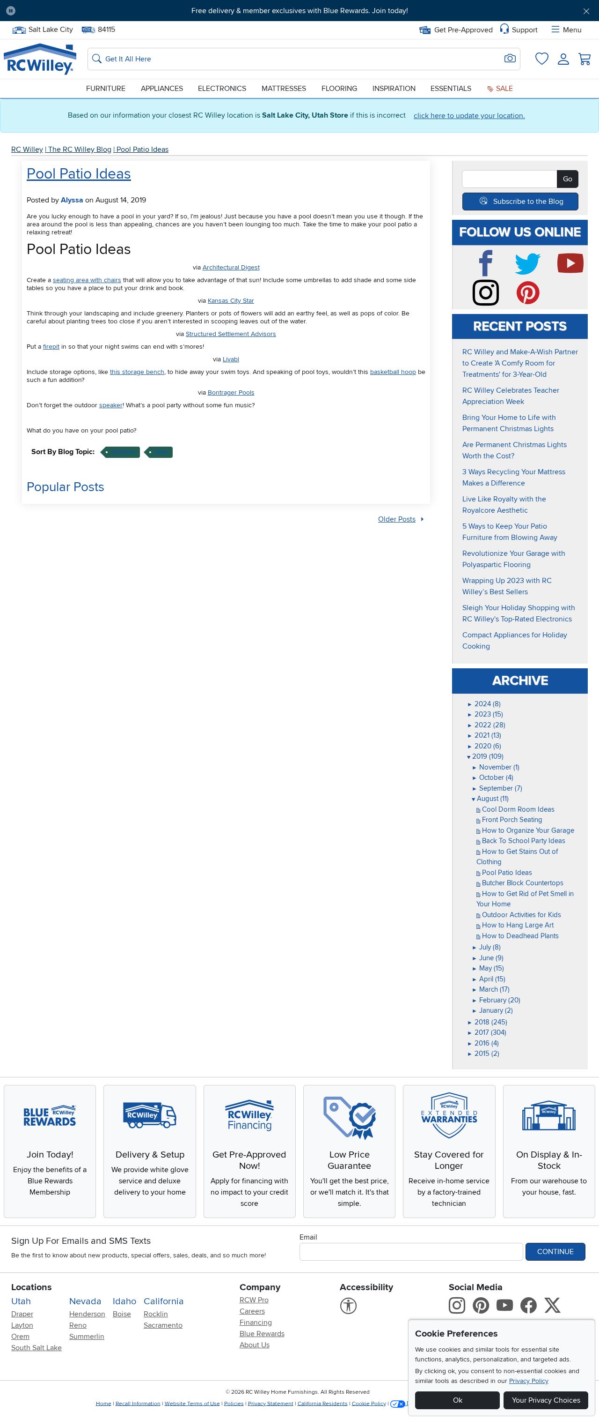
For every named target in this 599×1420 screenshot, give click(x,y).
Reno (78, 1325)
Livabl (231, 359)
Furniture (105, 88)
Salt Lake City (50, 28)
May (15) (488, 968)
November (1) (495, 767)
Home (103, 1403)
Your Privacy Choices (546, 1400)
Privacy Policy (528, 1381)
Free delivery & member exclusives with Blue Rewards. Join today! (299, 10)
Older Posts (397, 519)
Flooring (339, 88)
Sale (503, 88)
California (164, 1301)
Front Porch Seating (511, 819)
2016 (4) (483, 1043)
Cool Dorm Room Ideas (517, 809)
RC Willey (27, 149)
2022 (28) (486, 725)
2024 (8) (484, 704)
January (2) (492, 1010)
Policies (234, 1403)
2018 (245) (487, 1022)
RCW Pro (254, 1300)
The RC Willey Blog (79, 149)
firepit (51, 347)
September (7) (497, 788)
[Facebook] (489, 272)
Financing (256, 1322)
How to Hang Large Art (517, 925)
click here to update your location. (469, 115)
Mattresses (284, 88)
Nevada (85, 1301)
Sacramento (163, 1325)
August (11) (490, 798)
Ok (457, 1400)
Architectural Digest (231, 267)
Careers (252, 1311)
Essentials (451, 88)
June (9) (488, 958)
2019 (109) (485, 756)
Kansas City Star (231, 301)
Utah (21, 1301)
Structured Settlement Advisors (231, 334)
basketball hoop (393, 372)
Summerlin (86, 1336)
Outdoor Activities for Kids (520, 915)
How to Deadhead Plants (519, 936)
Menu (572, 30)
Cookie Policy (369, 1403)
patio (161, 452)
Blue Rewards (262, 1333)
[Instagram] (489, 301)
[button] (68, 11)
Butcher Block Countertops (521, 883)
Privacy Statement (270, 1403)
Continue (555, 1251)
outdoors (123, 452)
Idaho (124, 1301)
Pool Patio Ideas (142, 149)
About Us (255, 1345)
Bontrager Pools (231, 392)
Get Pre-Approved (463, 30)
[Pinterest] (531, 301)
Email (308, 1237)
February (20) (496, 1000)
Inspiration (394, 88)
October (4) (492, 777)
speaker (111, 405)
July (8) (486, 947)
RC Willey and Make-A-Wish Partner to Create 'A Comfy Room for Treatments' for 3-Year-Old (520, 363)
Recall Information (138, 1403)
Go (567, 179)
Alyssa (72, 200)
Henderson (87, 1314)
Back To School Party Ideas (522, 841)
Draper (22, 1314)
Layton (22, 1325)
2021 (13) (484, 735)
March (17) (491, 989)
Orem (20, 1336)
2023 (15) (485, 714)
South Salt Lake (36, 1348)
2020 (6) (484, 746)
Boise (122, 1314)
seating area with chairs (87, 280)
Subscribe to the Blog (528, 201)
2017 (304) (486, 1032)
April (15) (488, 979)
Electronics (222, 88)
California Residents (323, 1403)
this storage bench (137, 372)
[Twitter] (531, 272)
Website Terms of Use (192, 1403)
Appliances (162, 88)
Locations (31, 1287)
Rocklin (156, 1314)
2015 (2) (483, 1053)
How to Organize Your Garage (527, 830)
